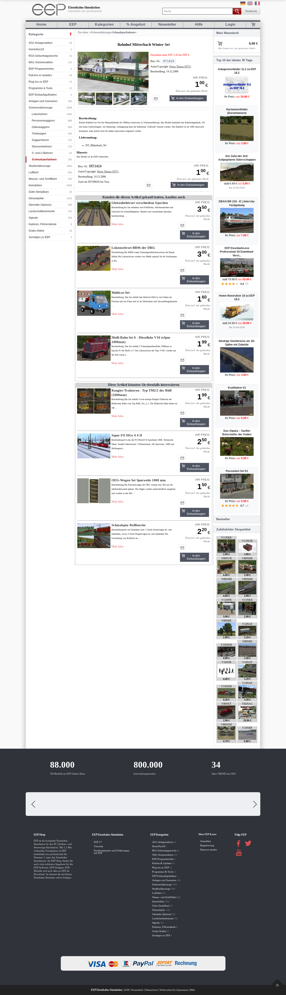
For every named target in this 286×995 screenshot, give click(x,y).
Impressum (182, 990)
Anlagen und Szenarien (43, 101)
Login (230, 24)
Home (41, 24)
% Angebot (135, 24)
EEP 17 (98, 842)
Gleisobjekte (36, 198)
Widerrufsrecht (167, 990)
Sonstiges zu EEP (39, 237)
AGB (126, 990)
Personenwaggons (43, 120)
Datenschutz (151, 990)
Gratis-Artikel (36, 230)
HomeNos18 (36, 49)
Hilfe (199, 24)
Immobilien (35, 185)
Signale (33, 217)
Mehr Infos (117, 224)
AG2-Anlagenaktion (41, 42)
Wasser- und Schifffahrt (43, 178)
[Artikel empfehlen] (155, 98)
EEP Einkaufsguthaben (43, 94)
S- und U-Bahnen (42, 153)
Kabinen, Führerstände (43, 224)
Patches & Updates (40, 75)
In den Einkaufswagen (189, 98)
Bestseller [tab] (223, 519)
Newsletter (167, 24)
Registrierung (207, 845)
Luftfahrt (33, 172)
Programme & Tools (41, 88)
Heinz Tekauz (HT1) (180, 66)
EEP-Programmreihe (41, 68)
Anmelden (205, 841)
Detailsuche (251, 11)
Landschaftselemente (42, 211)
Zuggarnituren (40, 140)
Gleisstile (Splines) (40, 204)
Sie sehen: (83, 32)
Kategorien (104, 24)
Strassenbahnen (42, 146)
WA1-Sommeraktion (41, 62)
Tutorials (98, 846)
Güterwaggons (41, 127)
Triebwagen (39, 133)
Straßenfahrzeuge (39, 166)
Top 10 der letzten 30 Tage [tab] (234, 60)
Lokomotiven (39, 114)
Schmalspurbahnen (44, 159)
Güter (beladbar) (39, 191)
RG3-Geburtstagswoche (43, 55)
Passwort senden (208, 849)
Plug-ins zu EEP (38, 81)
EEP (73, 24)
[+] (113, 71)
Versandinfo (137, 990)
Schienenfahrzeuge (41, 107)
